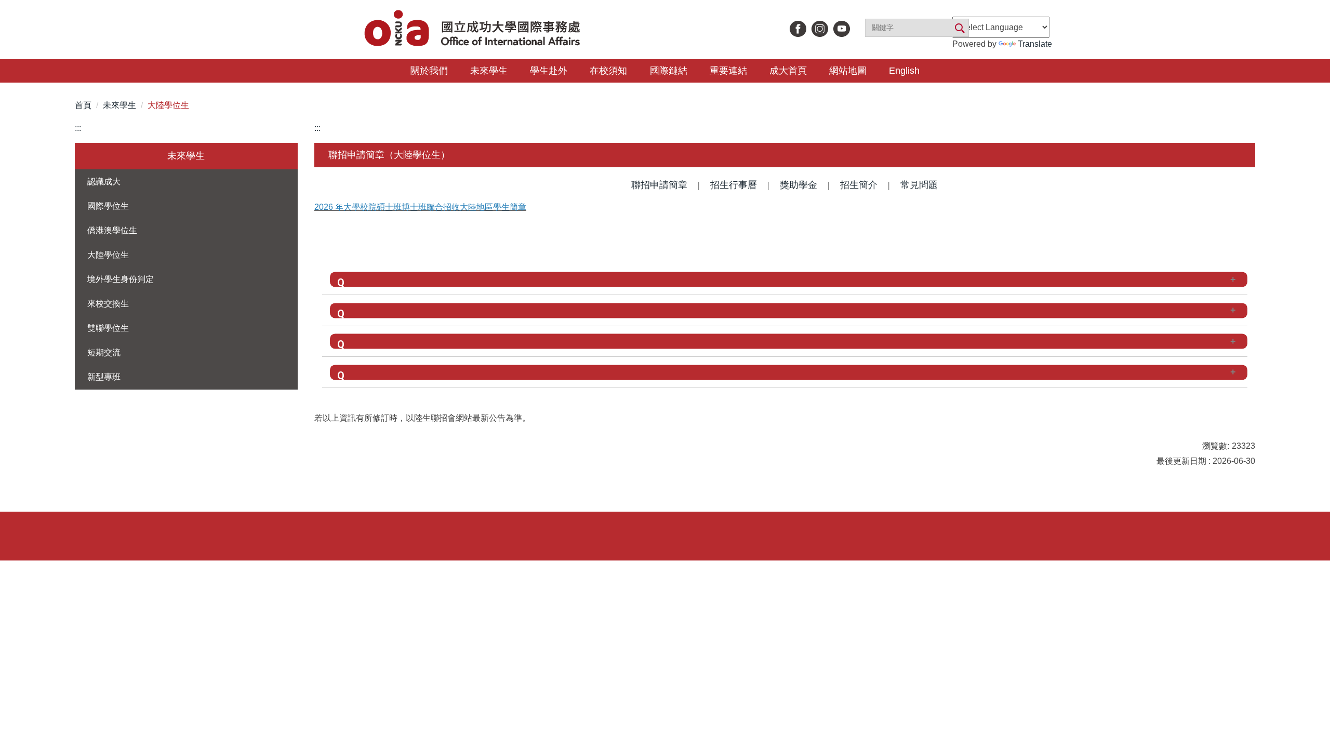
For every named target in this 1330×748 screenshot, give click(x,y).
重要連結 (728, 70)
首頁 (83, 105)
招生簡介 (858, 185)
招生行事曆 (733, 185)
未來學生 (119, 105)
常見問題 (919, 185)
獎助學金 (798, 185)
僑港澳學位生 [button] (112, 230)
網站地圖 (848, 70)
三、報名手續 (388, 341)
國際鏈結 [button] (668, 70)
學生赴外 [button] (548, 70)
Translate (1035, 43)
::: (78, 128)
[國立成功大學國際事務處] (473, 29)
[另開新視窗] (798, 29)
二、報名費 (383, 310)
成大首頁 (788, 70)
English (904, 70)
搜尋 (959, 28)
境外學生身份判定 (120, 279)
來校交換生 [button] (108, 303)
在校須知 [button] (608, 70)
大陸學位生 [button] (108, 254)
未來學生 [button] (489, 70)
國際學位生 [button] (108, 206)
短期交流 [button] (104, 352)
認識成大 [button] (104, 181)
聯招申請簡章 (659, 185)
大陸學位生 (168, 105)
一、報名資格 (388, 279)
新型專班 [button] (104, 376)
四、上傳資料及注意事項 (411, 372)
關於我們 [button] (429, 70)
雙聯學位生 (108, 328)
